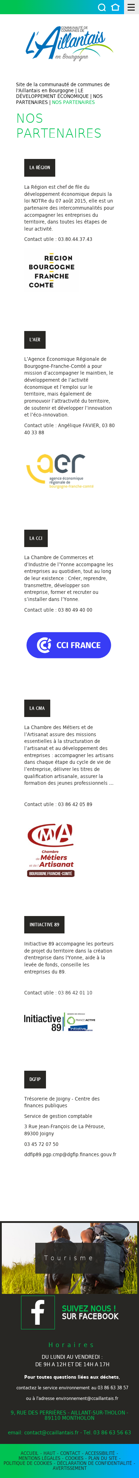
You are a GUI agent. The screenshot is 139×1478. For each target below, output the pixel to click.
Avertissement (70, 1468)
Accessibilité (100, 1453)
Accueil (115, 8)
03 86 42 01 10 (75, 993)
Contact (70, 1453)
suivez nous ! (90, 1312)
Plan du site (102, 1458)
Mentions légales (39, 1458)
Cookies (74, 1458)
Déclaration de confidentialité (94, 1463)
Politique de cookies (28, 1463)
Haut (49, 1453)
